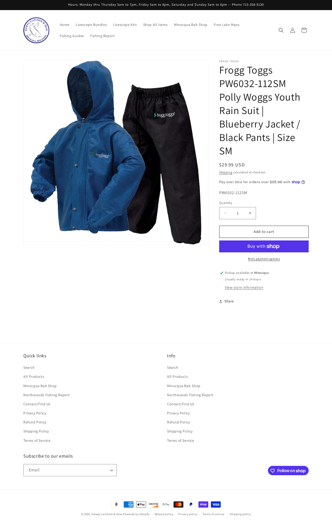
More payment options (264, 259)
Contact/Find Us (37, 404)
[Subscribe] (110, 470)
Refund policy (164, 514)
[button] (281, 30)
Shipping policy (240, 514)
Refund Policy (34, 422)
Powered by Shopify (136, 514)
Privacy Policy (34, 413)
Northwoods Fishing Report (46, 395)
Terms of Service (37, 440)
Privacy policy (187, 514)
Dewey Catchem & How (107, 514)
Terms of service (213, 514)
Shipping (225, 172)
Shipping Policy (36, 431)
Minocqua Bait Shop (40, 385)
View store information (244, 287)
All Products (33, 376)
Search (29, 367)
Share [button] (229, 301)
